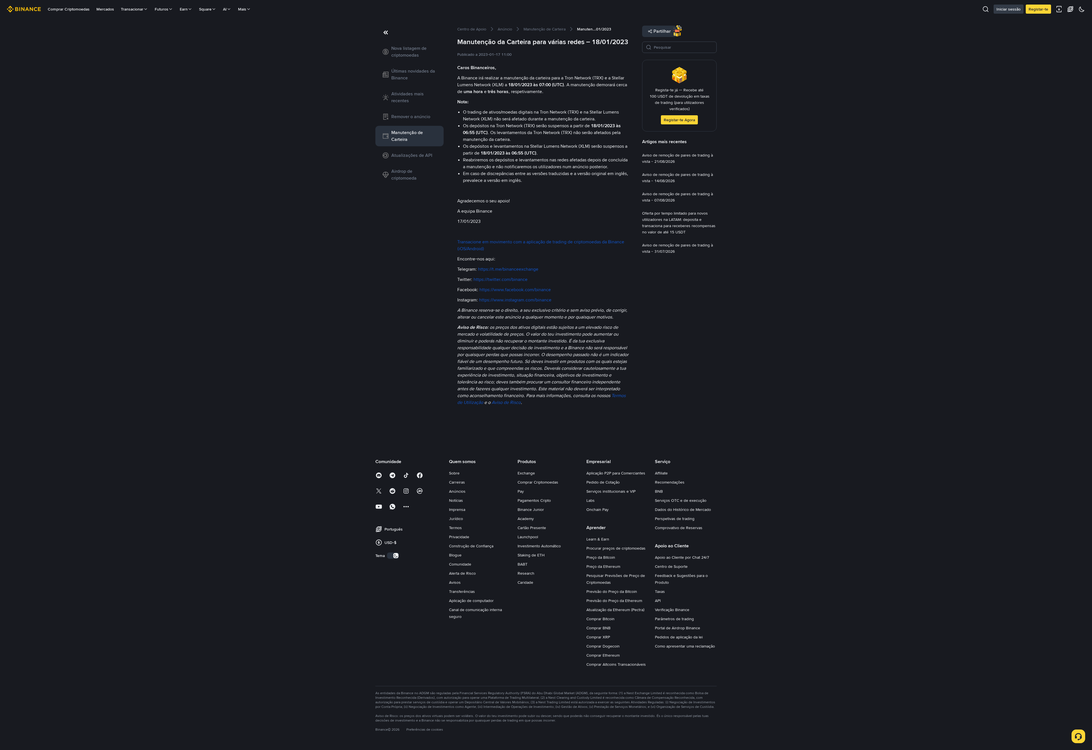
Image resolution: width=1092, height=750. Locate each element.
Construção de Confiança (471, 545)
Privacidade (459, 536)
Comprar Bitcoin (600, 618)
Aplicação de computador (471, 600)
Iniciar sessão (1008, 9)
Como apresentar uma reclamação (685, 646)
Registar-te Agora (679, 119)
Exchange (526, 473)
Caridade (525, 582)
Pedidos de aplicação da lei (679, 637)
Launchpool (528, 536)
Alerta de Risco (462, 573)
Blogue (455, 555)
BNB (659, 491)
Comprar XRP (598, 637)
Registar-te (1038, 9)
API (658, 600)
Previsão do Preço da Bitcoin (611, 591)
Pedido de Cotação (603, 482)
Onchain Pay (597, 509)
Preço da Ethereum (603, 566)
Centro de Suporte (671, 566)
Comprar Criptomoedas (69, 9)
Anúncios (457, 491)
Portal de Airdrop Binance (677, 627)
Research (526, 573)
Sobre (454, 473)
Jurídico (456, 518)
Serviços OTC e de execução (680, 500)
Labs (590, 500)
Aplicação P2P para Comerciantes (615, 473)
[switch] (393, 555)
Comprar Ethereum (603, 655)
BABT (523, 564)
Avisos (455, 582)
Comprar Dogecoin (603, 646)
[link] (409, 52)
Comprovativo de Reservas (678, 527)
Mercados (105, 9)
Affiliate (661, 473)
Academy (526, 518)
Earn (184, 9)
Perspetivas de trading (674, 518)
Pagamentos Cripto (534, 500)
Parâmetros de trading (674, 618)
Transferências (462, 591)
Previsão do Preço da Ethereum (614, 600)
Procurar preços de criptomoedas (616, 548)
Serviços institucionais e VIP (611, 491)
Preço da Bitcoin (600, 557)
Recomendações (669, 482)
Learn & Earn (597, 539)
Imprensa (457, 509)
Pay (521, 491)
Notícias (456, 500)
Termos (455, 527)
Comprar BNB (598, 627)
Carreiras (457, 482)
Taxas (660, 591)
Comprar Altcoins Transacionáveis (616, 664)
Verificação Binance (672, 609)
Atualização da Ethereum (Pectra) (615, 609)
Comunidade (460, 564)
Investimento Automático (539, 545)
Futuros (161, 9)
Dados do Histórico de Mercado (683, 509)
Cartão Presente (532, 527)
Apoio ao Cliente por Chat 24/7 (682, 557)
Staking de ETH (531, 555)
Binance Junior (531, 509)
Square (205, 9)
